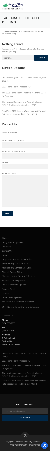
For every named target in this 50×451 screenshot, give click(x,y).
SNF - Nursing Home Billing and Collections (20, 307)
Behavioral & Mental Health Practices (18, 301)
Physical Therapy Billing (12, 272)
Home (4, 255)
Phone (5, 162)
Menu (45, 5)
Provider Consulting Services (14, 280)
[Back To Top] (25, 435)
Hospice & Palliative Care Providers (17, 259)
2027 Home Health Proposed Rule (16, 86)
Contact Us (7, 251)
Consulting (6, 246)
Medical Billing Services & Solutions (17, 267)
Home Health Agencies (12, 297)
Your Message (9, 173)
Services (5, 293)
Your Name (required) (13, 141)
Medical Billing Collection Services (16, 263)
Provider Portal (8, 289)
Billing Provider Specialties (13, 242)
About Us (6, 238)
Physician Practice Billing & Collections (18, 276)
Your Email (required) (13, 152)
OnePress (14, 445)
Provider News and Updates (14, 284)
